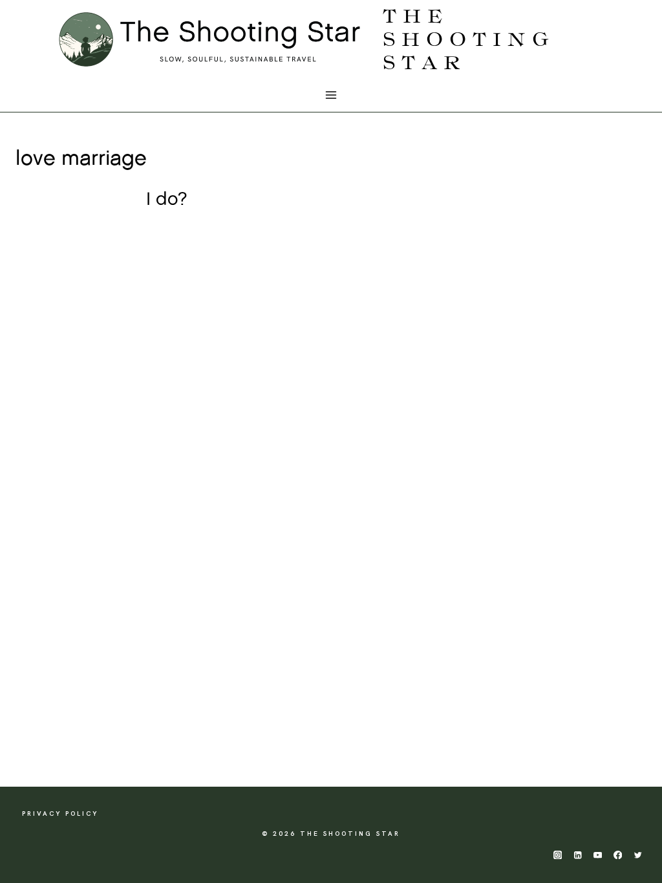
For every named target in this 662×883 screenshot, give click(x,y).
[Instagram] (557, 855)
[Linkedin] (577, 855)
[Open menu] (331, 95)
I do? (166, 199)
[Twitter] (637, 855)
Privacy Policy (60, 813)
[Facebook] (617, 855)
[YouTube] (597, 855)
